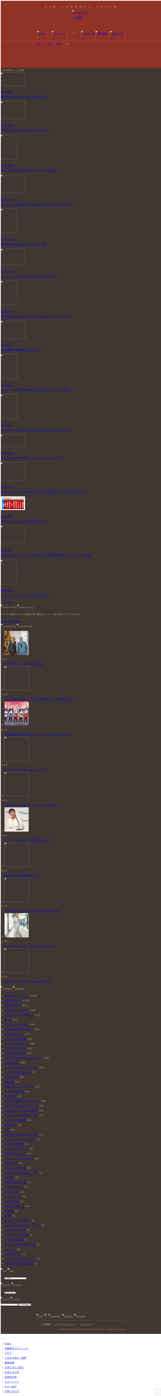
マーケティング (12, 1196)
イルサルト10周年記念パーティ (21, 1115)
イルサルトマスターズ (16, 1148)
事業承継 (9, 1211)
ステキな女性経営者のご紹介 (20, 1244)
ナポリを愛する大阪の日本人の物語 (23, 663)
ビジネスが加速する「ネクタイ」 (22, 1100)
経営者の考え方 (12, 1005)
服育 (6, 1129)
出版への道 (10, 1124)
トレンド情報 (11, 1077)
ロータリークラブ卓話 (16, 1234)
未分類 (8, 1019)
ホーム (40, 43)
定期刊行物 (10, 1377)
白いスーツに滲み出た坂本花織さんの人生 (27, 840)
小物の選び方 (11, 1062)
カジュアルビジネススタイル (20, 1139)
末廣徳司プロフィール (16, 1348)
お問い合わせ (11, 1391)
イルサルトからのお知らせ (18, 1014)
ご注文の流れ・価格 (15, 1357)
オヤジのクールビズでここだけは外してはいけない (32, 910)
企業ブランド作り (14, 1034)
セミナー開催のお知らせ (17, 1072)
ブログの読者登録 (10, 621)
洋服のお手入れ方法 (15, 1048)
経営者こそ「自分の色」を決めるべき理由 (27, 981)
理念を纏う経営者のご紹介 (19, 1029)
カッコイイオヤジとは (16, 1024)
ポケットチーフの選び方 (17, 1220)
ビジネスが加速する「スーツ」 (21, 1067)
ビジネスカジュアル (15, 1230)
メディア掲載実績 (14, 1144)
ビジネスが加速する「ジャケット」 (23, 1057)
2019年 (59, 43)
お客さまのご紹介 (14, 1367)
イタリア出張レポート (16, 1043)
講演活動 (9, 1362)
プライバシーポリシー (65, 1324)
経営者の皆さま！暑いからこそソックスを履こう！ (32, 805)
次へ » (7, 602)
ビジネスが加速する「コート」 (21, 1105)
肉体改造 (9, 1081)
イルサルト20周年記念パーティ (21, 1172)
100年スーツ (11, 1163)
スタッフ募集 (11, 1201)
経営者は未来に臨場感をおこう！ (22, 875)
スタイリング (11, 1381)
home (7, 1343)
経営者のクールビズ (15, 1153)
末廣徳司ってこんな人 (16, 995)
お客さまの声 (11, 1372)
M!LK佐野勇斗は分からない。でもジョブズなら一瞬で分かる (37, 734)
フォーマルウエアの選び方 (18, 1158)
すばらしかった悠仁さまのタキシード (25, 769)
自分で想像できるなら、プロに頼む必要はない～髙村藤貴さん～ (39, 699)
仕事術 (8, 1215)
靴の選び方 (10, 1096)
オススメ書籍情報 (14, 1091)
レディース (10, 1249)
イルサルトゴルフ (14, 1187)
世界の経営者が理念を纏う (19, 1263)
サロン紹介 (10, 1386)
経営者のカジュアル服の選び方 (21, 1110)
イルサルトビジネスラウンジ (20, 1258)
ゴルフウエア (11, 1191)
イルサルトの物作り (15, 1167)
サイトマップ (86, 1324)
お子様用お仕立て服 (15, 1182)
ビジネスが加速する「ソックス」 (22, 1225)
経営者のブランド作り (16, 1010)
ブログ (50, 43)
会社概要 (46, 1324)
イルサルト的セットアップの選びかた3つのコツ (30, 946)
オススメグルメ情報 (15, 1120)
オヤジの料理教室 (14, 1239)
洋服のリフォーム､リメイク (19, 1086)
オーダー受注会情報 (15, 1038)
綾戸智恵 (9, 1177)
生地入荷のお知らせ (15, 1053)
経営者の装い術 (12, 1000)
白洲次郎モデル (12, 1253)
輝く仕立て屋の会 (14, 1206)
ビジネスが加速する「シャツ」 (21, 1134)
